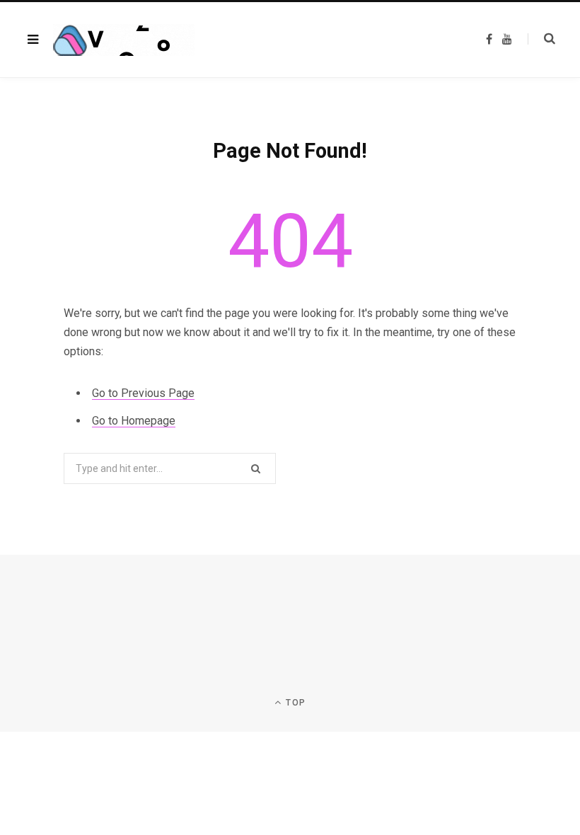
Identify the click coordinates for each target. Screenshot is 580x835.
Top (294, 703)
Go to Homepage (133, 420)
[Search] (541, 39)
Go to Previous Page (143, 393)
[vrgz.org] (124, 40)
